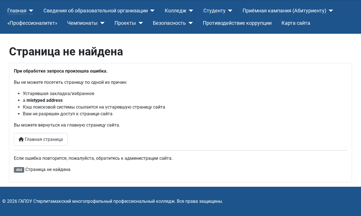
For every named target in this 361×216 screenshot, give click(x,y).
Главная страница (43, 139)
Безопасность (169, 23)
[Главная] (30, 10)
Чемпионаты (82, 23)
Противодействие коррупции (237, 23)
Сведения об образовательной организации (95, 11)
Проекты (125, 23)
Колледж (175, 11)
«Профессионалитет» (32, 23)
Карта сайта (295, 23)
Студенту (214, 11)
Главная (17, 11)
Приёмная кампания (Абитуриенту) (284, 11)
